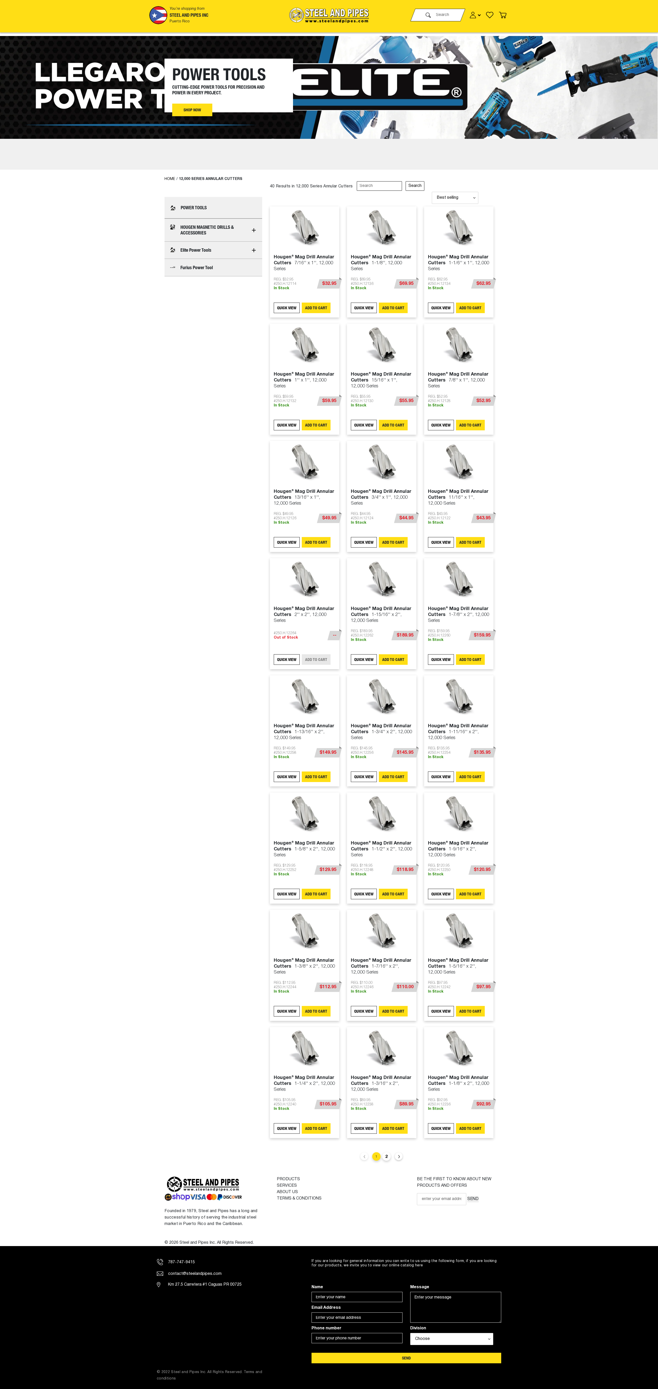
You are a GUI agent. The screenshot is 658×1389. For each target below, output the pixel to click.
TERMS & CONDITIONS (299, 1198)
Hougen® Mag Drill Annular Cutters (304, 263)
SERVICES (287, 1185)
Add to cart (316, 307)
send (406, 1358)
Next (399, 1156)
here (419, 1265)
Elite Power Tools (195, 250)
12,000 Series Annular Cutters (210, 179)
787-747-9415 (181, 1262)
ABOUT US (287, 1192)
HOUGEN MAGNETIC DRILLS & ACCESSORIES (207, 229)
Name (317, 1287)
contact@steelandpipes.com (194, 1274)
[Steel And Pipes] (329, 15)
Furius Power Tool (196, 267)
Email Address (326, 1308)
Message (419, 1287)
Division (418, 1328)
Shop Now (192, 109)
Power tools (194, 207)
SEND (473, 1199)
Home (169, 179)
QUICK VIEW (286, 307)
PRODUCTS (288, 1179)
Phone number (326, 1328)
